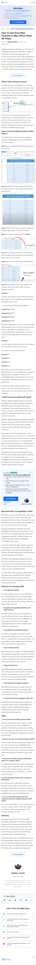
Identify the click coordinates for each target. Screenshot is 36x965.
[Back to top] (33, 962)
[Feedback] (33, 957)
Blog (8, 28)
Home (3, 28)
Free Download (19, 22)
